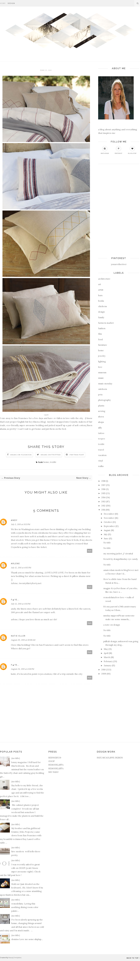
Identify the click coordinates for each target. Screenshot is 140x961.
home (46, 462)
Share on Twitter (51, 455)
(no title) (15, 758)
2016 (103, 489)
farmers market (106, 323)
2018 (103, 481)
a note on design (111, 624)
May (106, 649)
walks (100, 466)
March (107, 657)
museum (102, 372)
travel (101, 449)
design (101, 312)
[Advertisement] (109, 209)
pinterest (118, 153)
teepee (101, 438)
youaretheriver (119, 264)
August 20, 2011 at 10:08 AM (23, 640)
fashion (101, 328)
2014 (103, 497)
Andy (14, 520)
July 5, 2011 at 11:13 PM (20, 524)
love (100, 367)
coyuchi (20, 532)
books (101, 301)
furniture (102, 345)
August (107, 530)
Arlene (15, 563)
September (109, 526)
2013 (103, 501)
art (99, 284)
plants (101, 405)
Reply (90, 551)
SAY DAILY (53, 772)
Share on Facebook (21, 455)
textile (53, 462)
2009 (103, 673)
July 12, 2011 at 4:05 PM (21, 567)
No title (107, 542)
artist (100, 289)
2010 (103, 669)
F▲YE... (15, 599)
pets (100, 394)
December (109, 514)
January (107, 665)
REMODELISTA (55, 764)
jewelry (101, 356)
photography (104, 400)
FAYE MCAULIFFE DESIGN (110, 757)
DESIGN (11, 3)
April (106, 653)
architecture (104, 279)
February (108, 661)
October (108, 522)
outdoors (102, 389)
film (100, 334)
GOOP (51, 761)
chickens (102, 306)
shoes (101, 416)
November (109, 518)
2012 (103, 505)
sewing (101, 411)
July (105, 534)
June (106, 538)
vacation (102, 455)
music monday (105, 383)
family (101, 317)
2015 (103, 493)
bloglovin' (132, 153)
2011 (103, 509)
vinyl (100, 460)
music (101, 378)
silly (100, 427)
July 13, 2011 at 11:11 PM (20, 604)
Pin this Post (77, 455)
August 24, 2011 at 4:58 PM (22, 669)
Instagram (105, 153)
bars (100, 295)
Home (3, 3)
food (100, 339)
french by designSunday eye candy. (120, 559)
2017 (103, 485)
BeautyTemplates (14, 957)
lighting (102, 361)
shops (101, 422)
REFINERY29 (54, 757)
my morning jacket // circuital (118, 553)
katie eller (18, 635)
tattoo (101, 433)
